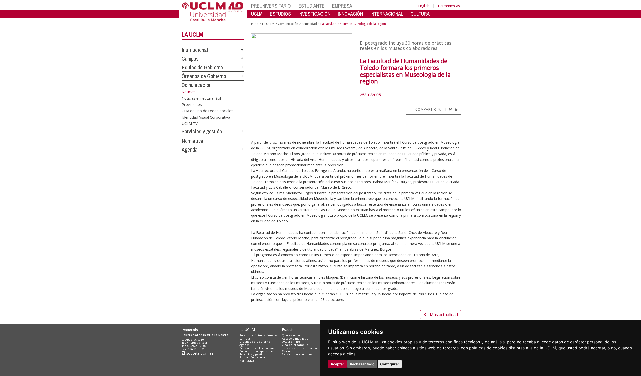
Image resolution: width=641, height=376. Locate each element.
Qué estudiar (291, 335)
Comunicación (197, 85)
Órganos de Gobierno (204, 76)
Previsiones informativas (256, 348)
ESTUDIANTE (311, 5)
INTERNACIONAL (386, 13)
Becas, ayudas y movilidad (300, 348)
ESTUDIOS (280, 13)
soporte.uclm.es (199, 353)
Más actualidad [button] (444, 314)
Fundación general (252, 357)
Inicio (255, 24)
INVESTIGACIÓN (314, 13)
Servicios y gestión (202, 131)
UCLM (256, 13)
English (423, 5)
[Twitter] (439, 109)
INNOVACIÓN (350, 13)
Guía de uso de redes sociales (207, 110)
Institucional (195, 50)
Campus (190, 58)
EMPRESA (342, 5)
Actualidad (309, 24)
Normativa (192, 141)
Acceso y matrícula (295, 338)
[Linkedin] (455, 109)
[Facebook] (444, 109)
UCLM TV (190, 123)
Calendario (289, 351)
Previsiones (192, 104)
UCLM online (291, 341)
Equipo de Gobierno (202, 67)
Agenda (190, 149)
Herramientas (449, 5)
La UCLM (192, 34)
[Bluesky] (449, 109)
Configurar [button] (389, 364)
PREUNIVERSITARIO (271, 5)
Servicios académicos (297, 354)
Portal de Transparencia (256, 351)
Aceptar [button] (337, 364)
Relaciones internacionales (258, 335)
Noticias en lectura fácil (201, 97)
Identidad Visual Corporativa (206, 116)
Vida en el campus (295, 345)
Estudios (289, 329)
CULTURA (420, 13)
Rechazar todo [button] (362, 364)
